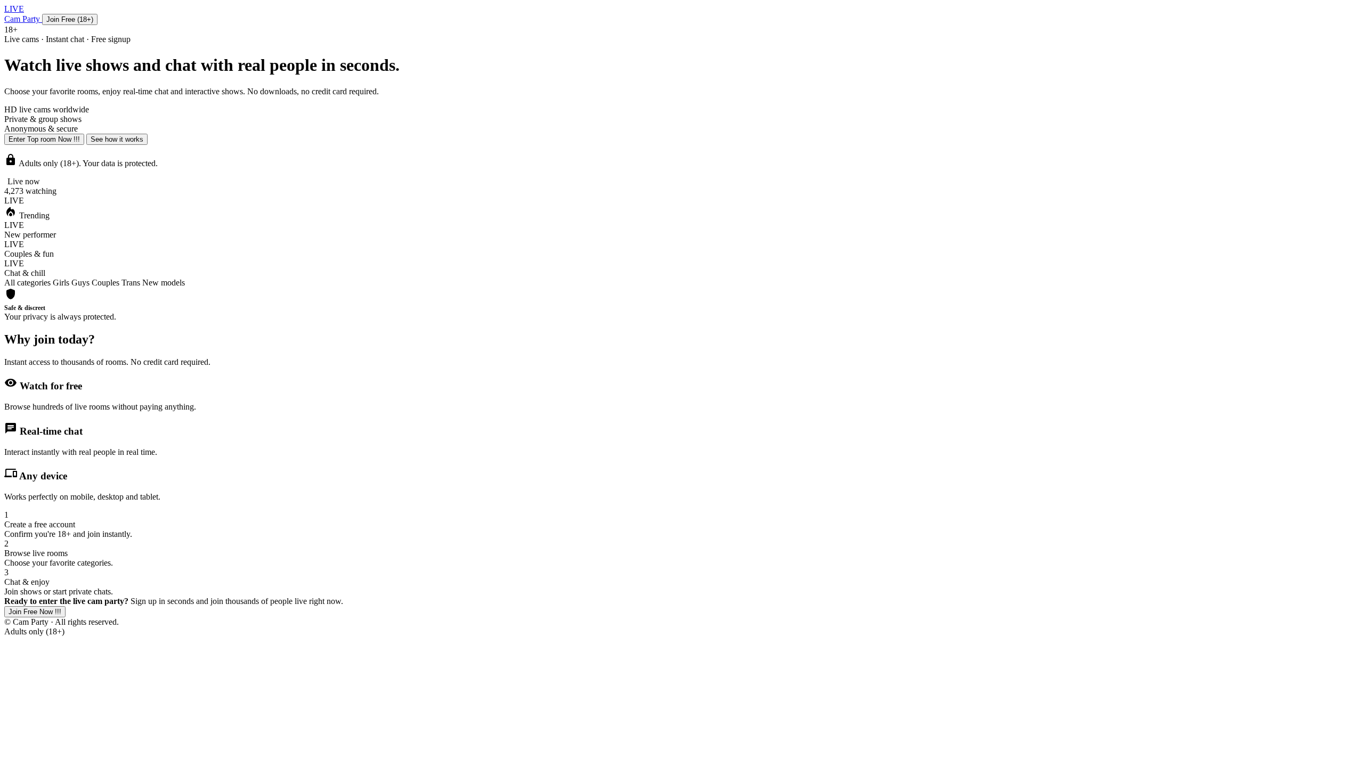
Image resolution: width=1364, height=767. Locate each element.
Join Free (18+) (69, 19)
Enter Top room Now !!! (44, 139)
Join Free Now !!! (35, 612)
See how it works (117, 139)
